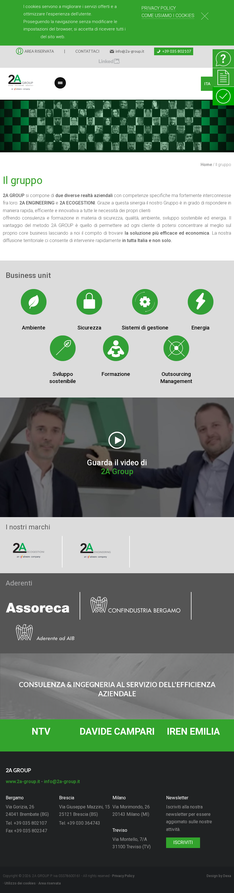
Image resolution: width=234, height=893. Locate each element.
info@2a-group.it (130, 51)
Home (206, 164)
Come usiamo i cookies (168, 15)
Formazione (116, 374)
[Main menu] (60, 79)
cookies (31, 36)
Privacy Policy (159, 8)
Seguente (225, 130)
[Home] (17, 83)
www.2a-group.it (23, 781)
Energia (200, 328)
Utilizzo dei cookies (20, 883)
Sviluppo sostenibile (62, 377)
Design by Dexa (219, 876)
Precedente (8, 130)
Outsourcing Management (176, 377)
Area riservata (49, 883)
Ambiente (33, 328)
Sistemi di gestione (145, 328)
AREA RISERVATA (39, 51)
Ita (207, 83)
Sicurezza (89, 328)
